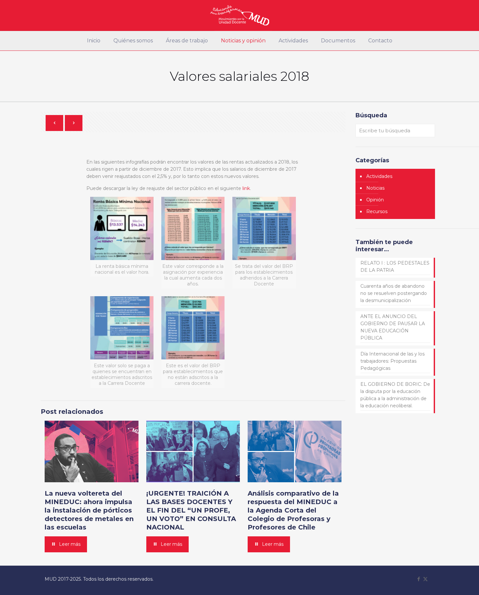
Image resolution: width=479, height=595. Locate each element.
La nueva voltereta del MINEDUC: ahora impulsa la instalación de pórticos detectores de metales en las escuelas (89, 510)
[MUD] (239, 15)
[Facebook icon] (418, 579)
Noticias (375, 188)
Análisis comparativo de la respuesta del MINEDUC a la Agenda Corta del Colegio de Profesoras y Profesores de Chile (293, 510)
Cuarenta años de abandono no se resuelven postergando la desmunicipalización (393, 293)
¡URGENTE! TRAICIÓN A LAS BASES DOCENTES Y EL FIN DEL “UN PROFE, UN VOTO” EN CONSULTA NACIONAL (191, 510)
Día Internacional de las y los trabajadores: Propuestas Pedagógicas (392, 361)
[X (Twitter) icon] (425, 579)
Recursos (376, 211)
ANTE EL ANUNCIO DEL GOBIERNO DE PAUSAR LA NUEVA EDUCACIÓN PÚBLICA (392, 327)
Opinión (375, 200)
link (246, 188)
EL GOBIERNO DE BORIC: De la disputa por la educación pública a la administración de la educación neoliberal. (395, 395)
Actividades (379, 176)
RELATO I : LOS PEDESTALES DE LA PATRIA (394, 266)
